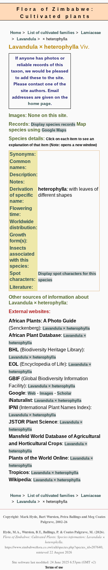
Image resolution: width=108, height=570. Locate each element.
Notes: (17, 181)
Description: (24, 174)
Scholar (64, 393)
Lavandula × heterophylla (66, 328)
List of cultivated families (51, 32)
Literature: (21, 287)
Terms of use (54, 567)
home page (39, 103)
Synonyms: (23, 154)
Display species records (53, 124)
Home (15, 32)
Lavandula (26, 39)
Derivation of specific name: (21, 195)
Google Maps (54, 130)
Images (46, 393)
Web (32, 393)
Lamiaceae (91, 32)
